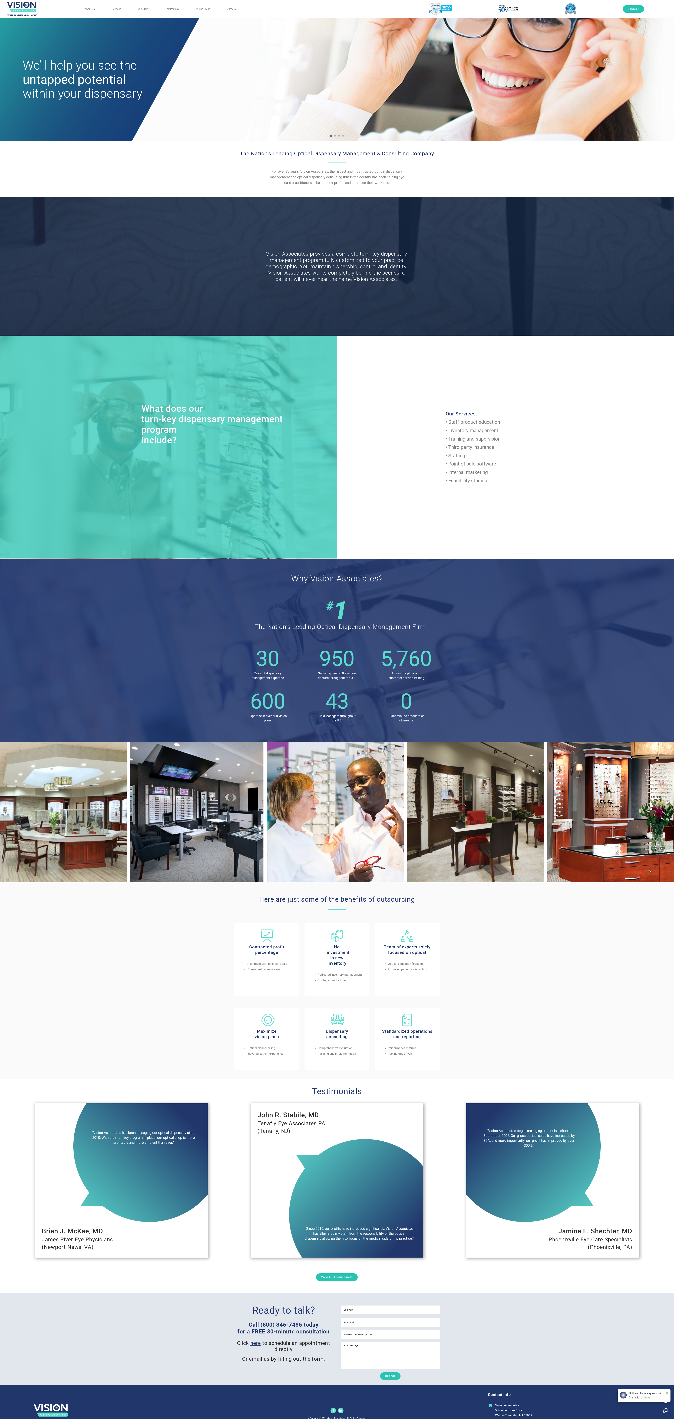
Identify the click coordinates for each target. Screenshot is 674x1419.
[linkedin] (340, 1410)
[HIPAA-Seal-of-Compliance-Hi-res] (440, 4)
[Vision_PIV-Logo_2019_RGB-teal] (22, 3)
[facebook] (333, 1410)
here (255, 1343)
